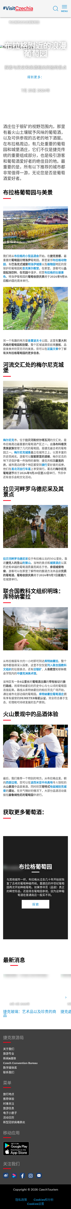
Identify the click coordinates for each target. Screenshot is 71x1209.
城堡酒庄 (55, 563)
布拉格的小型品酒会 (26, 256)
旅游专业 (8, 1053)
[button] (55, 8)
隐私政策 (21, 1199)
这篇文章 (52, 349)
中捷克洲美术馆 (26, 673)
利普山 (26, 563)
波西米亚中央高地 (42, 782)
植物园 (51, 264)
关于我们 (8, 1048)
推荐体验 (8, 1098)
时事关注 (8, 1103)
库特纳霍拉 (51, 661)
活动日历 (8, 1117)
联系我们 (8, 1072)
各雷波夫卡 (35, 340)
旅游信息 (8, 1108)
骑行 (44, 464)
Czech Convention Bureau (20, 1063)
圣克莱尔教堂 (30, 268)
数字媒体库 (10, 1067)
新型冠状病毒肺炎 (14, 1122)
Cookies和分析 (44, 1199)
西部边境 (11, 782)
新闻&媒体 (9, 1058)
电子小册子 (10, 1112)
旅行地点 (8, 1094)
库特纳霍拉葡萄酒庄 (51, 694)
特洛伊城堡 (35, 264)
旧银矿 (37, 669)
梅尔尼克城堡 (22, 452)
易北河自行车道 (21, 469)
